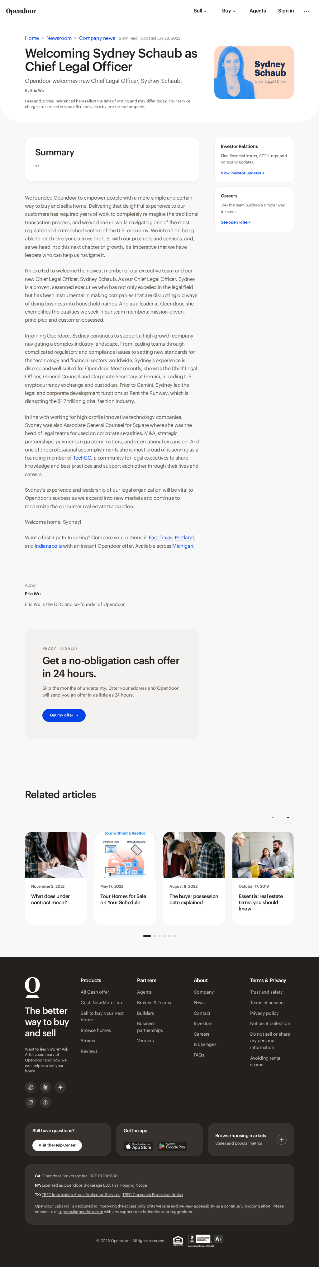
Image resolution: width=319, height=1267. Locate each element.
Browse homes (96, 1030)
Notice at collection (270, 1024)
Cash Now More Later (103, 1003)
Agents (258, 11)
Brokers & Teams (154, 1003)
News (199, 1003)
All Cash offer (95, 992)
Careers (202, 1034)
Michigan (182, 546)
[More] (306, 11)
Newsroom (59, 38)
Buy (226, 11)
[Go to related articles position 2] (154, 936)
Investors (203, 1024)
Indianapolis (48, 546)
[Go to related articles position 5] (169, 936)
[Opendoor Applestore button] (139, 1146)
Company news (97, 38)
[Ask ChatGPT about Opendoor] (30, 1087)
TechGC (82, 458)
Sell (198, 11)
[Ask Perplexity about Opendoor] (45, 1102)
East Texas (160, 537)
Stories (88, 1041)
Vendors (145, 1041)
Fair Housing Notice (129, 1185)
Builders (145, 1013)
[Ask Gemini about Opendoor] (60, 1087)
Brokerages (205, 1044)
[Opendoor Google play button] (172, 1146)
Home (32, 38)
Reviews (89, 1051)
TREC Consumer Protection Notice (152, 1195)
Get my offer (64, 715)
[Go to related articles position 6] (174, 936)
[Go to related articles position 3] (159, 936)
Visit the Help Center (57, 1145)
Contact (202, 1013)
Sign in (286, 11)
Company (204, 992)
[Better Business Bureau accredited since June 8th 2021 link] (205, 1241)
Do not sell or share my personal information (270, 1041)
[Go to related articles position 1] (147, 936)
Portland (184, 537)
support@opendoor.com (81, 1212)
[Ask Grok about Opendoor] (30, 1102)
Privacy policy (264, 1013)
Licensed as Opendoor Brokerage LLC (76, 1185)
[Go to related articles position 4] (164, 936)
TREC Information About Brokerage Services (81, 1195)
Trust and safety (266, 992)
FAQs (199, 1055)
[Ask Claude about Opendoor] (45, 1087)
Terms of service (266, 1003)
